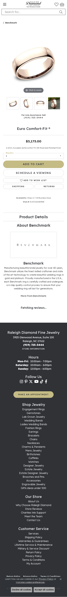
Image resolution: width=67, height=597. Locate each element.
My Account (33, 563)
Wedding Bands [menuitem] (33, 420)
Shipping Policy (33, 537)
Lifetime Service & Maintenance (34, 544)
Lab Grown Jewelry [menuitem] (33, 416)
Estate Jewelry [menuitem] (33, 469)
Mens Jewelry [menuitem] (33, 450)
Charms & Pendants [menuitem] (33, 446)
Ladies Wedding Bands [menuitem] (33, 424)
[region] (33, 63)
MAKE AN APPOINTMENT (33, 394)
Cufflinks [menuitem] (33, 458)
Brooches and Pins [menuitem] (33, 476)
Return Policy (33, 552)
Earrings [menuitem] (33, 431)
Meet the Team (33, 516)
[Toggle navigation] (5, 4)
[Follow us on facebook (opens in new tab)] (46, 381)
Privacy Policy (33, 556)
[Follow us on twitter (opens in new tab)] (31, 381)
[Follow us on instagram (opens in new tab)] (21, 381)
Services (33, 533)
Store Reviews (33, 508)
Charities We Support (33, 512)
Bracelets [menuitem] (33, 435)
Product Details (33, 216)
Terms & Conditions (33, 559)
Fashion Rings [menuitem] (33, 428)
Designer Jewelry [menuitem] (33, 465)
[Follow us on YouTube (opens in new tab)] (36, 381)
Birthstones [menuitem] (33, 454)
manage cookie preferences (30, 582)
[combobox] (30, 12)
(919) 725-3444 (33, 117)
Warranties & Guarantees (33, 541)
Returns (49, 186)
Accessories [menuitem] (33, 480)
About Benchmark (33, 225)
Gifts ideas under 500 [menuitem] (33, 488)
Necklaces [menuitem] (33, 443)
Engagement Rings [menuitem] (33, 409)
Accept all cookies (44, 589)
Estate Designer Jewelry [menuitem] (33, 473)
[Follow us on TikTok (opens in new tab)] (41, 381)
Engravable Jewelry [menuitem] (33, 484)
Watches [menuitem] (33, 461)
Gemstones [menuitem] (34, 413)
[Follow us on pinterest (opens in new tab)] (26, 381)
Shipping (18, 186)
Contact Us (33, 520)
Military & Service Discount (33, 548)
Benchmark (11, 23)
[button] (56, 4)
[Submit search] (61, 12)
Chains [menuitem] (33, 439)
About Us (33, 501)
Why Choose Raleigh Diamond (33, 505)
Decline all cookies (21, 589)
